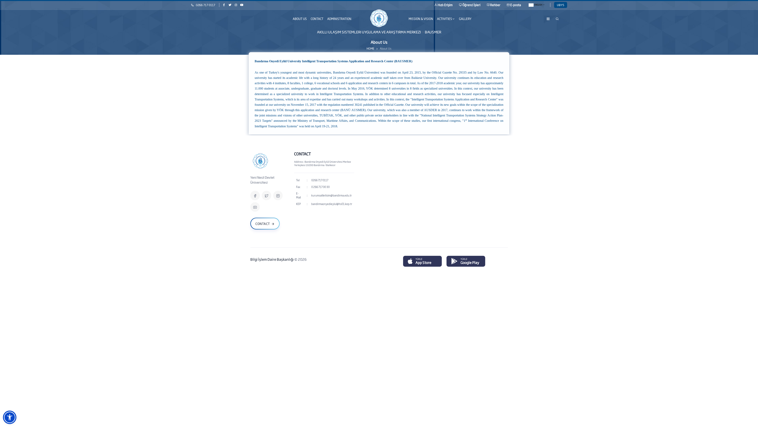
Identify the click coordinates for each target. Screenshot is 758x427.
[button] (9, 417)
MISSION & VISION (421, 18)
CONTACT (317, 18)
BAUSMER (433, 31)
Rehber (495, 5)
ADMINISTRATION (339, 18)
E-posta (515, 5)
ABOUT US (300, 18)
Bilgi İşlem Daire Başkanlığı (272, 259)
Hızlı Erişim (445, 5)
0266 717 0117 (205, 5)
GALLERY (465, 18)
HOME (370, 48)
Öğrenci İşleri (471, 5)
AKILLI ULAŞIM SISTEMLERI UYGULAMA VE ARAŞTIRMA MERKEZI (369, 31)
